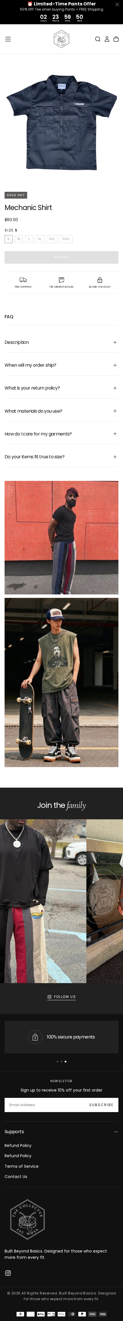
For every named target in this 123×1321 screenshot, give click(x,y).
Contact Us (16, 1176)
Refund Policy (18, 1145)
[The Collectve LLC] (27, 1220)
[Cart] (116, 39)
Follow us (65, 996)
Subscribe (101, 1104)
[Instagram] (8, 1273)
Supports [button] (14, 1131)
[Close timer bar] (117, 4)
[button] (8, 39)
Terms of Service (22, 1166)
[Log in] (107, 39)
